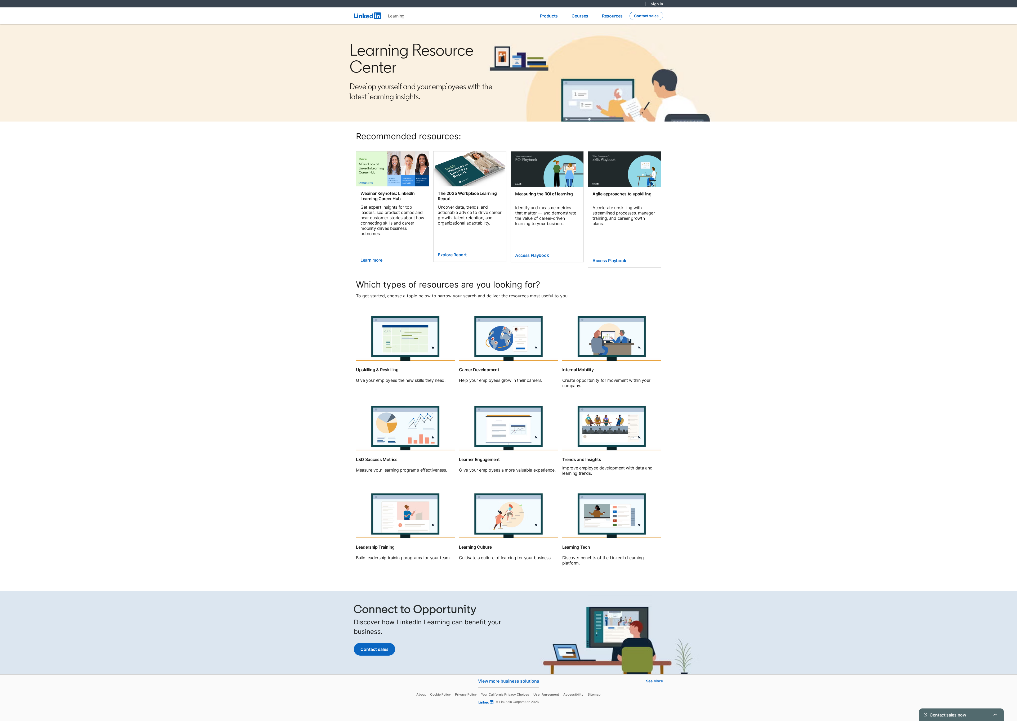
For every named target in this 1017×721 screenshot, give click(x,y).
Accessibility (573, 694)
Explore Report (452, 254)
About (421, 694)
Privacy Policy (466, 694)
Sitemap (594, 694)
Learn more (371, 260)
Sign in (657, 4)
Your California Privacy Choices (505, 694)
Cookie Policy (440, 694)
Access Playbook (532, 255)
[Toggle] (995, 714)
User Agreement (546, 694)
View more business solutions (508, 681)
